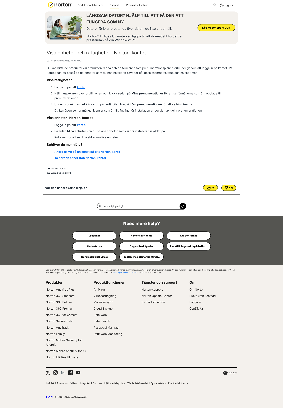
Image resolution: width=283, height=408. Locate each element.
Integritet (85, 383)
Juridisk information (57, 383)
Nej (231, 187)
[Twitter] (48, 373)
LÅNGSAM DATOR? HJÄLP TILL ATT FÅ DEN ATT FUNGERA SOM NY (135, 18)
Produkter (54, 282)
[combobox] (141, 206)
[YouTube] (78, 372)
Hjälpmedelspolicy (114, 383)
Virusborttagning (105, 296)
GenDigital (196, 308)
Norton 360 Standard (60, 296)
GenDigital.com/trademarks (124, 272)
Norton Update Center (157, 296)
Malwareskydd (103, 302)
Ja (212, 187)
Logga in (229, 5)
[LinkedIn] (63, 372)
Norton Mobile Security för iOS (66, 351)
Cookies (97, 383)
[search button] (215, 5)
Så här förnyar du (153, 302)
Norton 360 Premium (60, 308)
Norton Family (55, 334)
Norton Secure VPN (59, 321)
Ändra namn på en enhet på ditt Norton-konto (87, 152)
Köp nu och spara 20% (216, 27)
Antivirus (99, 289)
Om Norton (196, 289)
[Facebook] (70, 372)
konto (81, 87)
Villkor (74, 383)
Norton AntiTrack (57, 327)
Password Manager (106, 327)
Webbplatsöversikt (137, 383)
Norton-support (152, 289)
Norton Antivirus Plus (60, 289)
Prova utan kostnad (137, 5)
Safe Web (100, 315)
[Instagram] (55, 372)
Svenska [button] (232, 372)
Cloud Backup (103, 308)
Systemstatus (158, 383)
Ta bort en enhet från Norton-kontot (80, 158)
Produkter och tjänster (90, 5)
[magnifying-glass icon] (183, 206)
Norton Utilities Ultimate (62, 357)
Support (114, 5)
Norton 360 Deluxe (59, 302)
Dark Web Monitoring (108, 334)
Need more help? (141, 223)
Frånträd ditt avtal (178, 383)
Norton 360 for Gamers (61, 315)
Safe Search (102, 321)
